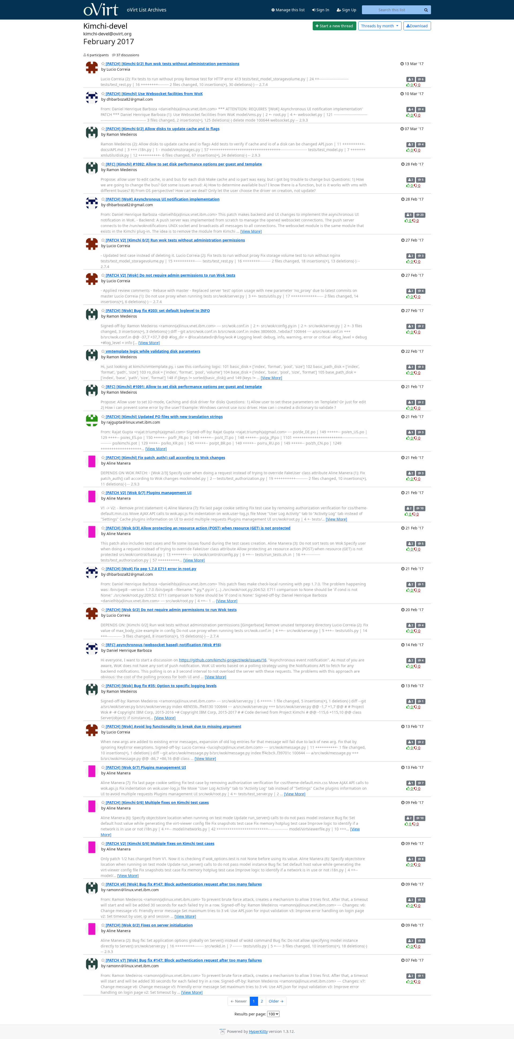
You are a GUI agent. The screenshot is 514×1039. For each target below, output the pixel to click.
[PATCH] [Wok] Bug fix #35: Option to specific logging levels (161, 685)
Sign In (322, 9)
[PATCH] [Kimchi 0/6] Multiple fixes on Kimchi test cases (157, 802)
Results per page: (250, 1014)
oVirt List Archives (146, 9)
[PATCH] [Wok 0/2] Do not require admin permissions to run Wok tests (171, 609)
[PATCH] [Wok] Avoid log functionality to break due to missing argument (173, 726)
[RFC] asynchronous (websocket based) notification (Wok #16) (163, 644)
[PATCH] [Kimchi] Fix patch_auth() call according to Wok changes (165, 457)
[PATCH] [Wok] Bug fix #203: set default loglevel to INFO (157, 310)
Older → (276, 1001)
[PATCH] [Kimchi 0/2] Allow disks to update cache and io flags (162, 128)
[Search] (426, 9)
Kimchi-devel (105, 26)
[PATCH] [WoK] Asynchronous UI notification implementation (162, 199)
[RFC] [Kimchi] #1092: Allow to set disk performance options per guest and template (183, 164)
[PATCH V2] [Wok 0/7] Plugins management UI (148, 492)
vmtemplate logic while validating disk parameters (152, 351)
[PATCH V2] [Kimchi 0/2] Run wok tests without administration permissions (175, 240)
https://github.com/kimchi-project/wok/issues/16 (222, 659)
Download (419, 25)
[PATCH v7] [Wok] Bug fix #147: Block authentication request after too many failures (183, 960)
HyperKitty (258, 1031)
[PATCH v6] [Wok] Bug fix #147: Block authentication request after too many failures (183, 884)
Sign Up (348, 9)
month (378, 25)
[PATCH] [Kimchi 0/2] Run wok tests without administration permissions (172, 63)
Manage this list (290, 9)
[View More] (251, 231)
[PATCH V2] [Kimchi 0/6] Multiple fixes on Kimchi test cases (159, 843)
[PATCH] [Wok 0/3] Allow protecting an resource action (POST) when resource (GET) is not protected (197, 527)
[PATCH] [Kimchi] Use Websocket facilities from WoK (154, 93)
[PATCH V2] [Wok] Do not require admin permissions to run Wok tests (170, 275)
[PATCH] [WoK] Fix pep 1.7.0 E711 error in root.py (150, 568)
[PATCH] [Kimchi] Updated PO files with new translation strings (164, 416)
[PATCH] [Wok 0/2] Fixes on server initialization (149, 925)
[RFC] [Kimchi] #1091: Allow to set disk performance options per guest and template (183, 386)
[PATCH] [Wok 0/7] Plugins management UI (145, 767)
